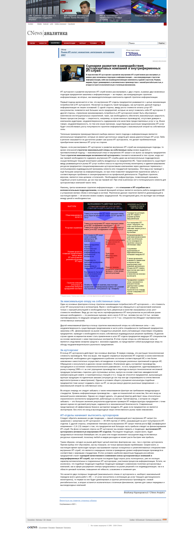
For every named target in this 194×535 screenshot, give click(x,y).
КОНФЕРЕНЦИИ (69, 43)
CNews (119, 525)
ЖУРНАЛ (83, 43)
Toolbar (132, 520)
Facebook (71, 24)
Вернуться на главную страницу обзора (78, 500)
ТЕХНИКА (93, 43)
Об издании (43, 527)
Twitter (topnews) (60, 24)
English (30, 24)
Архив (49, 520)
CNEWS (32, 43)
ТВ (102, 43)
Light (51, 24)
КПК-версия (140, 520)
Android (45, 24)
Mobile (39, 24)
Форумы (39, 520)
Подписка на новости (153, 520)
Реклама (51, 527)
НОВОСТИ (42, 43)
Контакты (67, 527)
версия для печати (159, 61)
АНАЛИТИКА (55, 43)
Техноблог (31, 520)
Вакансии (59, 527)
